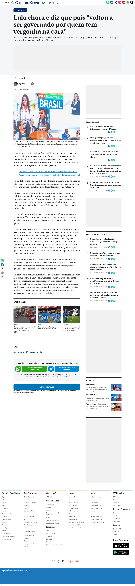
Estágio (26, 505)
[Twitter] (115, 3)
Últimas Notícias (29, 511)
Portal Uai (116, 532)
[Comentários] (2, 278)
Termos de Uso (6, 539)
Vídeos (93, 511)
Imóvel (72, 493)
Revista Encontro (121, 509)
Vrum (93, 493)
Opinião (4, 522)
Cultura (26, 514)
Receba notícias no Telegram (67, 369)
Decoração (72, 516)
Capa (3, 497)
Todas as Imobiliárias (75, 525)
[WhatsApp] (107, 3)
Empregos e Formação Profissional (53, 514)
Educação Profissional (30, 522)
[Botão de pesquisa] (12, 2)
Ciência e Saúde (6, 519)
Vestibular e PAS (29, 516)
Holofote (4, 525)
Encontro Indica (117, 521)
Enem (25, 508)
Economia (5, 508)
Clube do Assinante (52, 542)
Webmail (49, 497)
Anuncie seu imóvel (74, 500)
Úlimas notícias (73, 508)
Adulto (48, 517)
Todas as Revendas (96, 519)
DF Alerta (116, 497)
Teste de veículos (96, 505)
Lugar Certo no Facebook (76, 522)
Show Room (72, 514)
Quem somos (6, 533)
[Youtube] (123, 3)
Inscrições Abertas (29, 544)
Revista (115, 516)
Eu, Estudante (31, 493)
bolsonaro (19, 352)
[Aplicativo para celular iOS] (121, 545)
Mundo (4, 511)
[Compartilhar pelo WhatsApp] (114, 132)
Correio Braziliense (11, 493)
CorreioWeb (52, 493)
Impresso (50, 527)
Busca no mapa (73, 502)
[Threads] (131, 3)
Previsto (26, 538)
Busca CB (49, 539)
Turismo (4, 530)
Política (24, 78)
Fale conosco (28, 528)
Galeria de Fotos (73, 519)
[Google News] (127, 3)
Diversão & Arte (6, 514)
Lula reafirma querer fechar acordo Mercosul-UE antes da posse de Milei (48, 171)
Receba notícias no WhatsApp (34, 369)
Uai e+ (115, 534)
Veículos (48, 510)
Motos (93, 514)
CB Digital (49, 536)
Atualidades (116, 518)
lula (40, 352)
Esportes (4, 516)
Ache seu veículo (96, 497)
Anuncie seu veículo (97, 500)
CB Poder (116, 502)
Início (16, 78)
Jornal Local (116, 500)
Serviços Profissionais (52, 520)
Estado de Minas (118, 529)
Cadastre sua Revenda (97, 522)
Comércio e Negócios (52, 523)
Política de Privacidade (8, 536)
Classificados (52, 501)
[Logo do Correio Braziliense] (31, 3)
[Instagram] (119, 3)
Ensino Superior (28, 500)
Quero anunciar (50, 504)
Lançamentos (73, 505)
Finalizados (27, 546)
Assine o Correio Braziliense (54, 545)
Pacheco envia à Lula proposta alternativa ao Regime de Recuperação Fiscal (49, 175)
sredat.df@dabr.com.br (59, 377)
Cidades (4, 500)
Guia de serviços (73, 511)
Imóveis (48, 507)
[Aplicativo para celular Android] (121, 552)
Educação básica (29, 497)
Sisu (25, 519)
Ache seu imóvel (73, 497)
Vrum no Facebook (96, 516)
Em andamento (28, 541)
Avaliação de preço (96, 508)
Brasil (3, 505)
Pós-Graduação (28, 525)
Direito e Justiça (51, 533)
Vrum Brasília (117, 505)
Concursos (29, 531)
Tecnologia (5, 528)
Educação (31, 352)
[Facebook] (111, 3)
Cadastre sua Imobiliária (76, 528)
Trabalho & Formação (30, 502)
